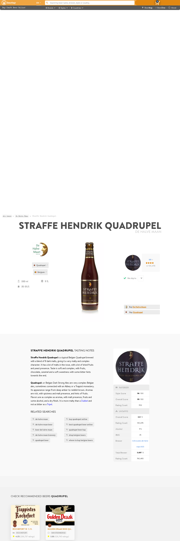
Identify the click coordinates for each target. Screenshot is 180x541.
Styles (62, 7)
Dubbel (84, 400)
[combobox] (141, 278)
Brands (49, 7)
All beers (7, 216)
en (37, 2)
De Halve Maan (148, 232)
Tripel (49, 404)
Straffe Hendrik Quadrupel (44, 216)
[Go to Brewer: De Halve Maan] (40, 249)
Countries (76, 7)
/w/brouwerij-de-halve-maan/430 (140, 444)
